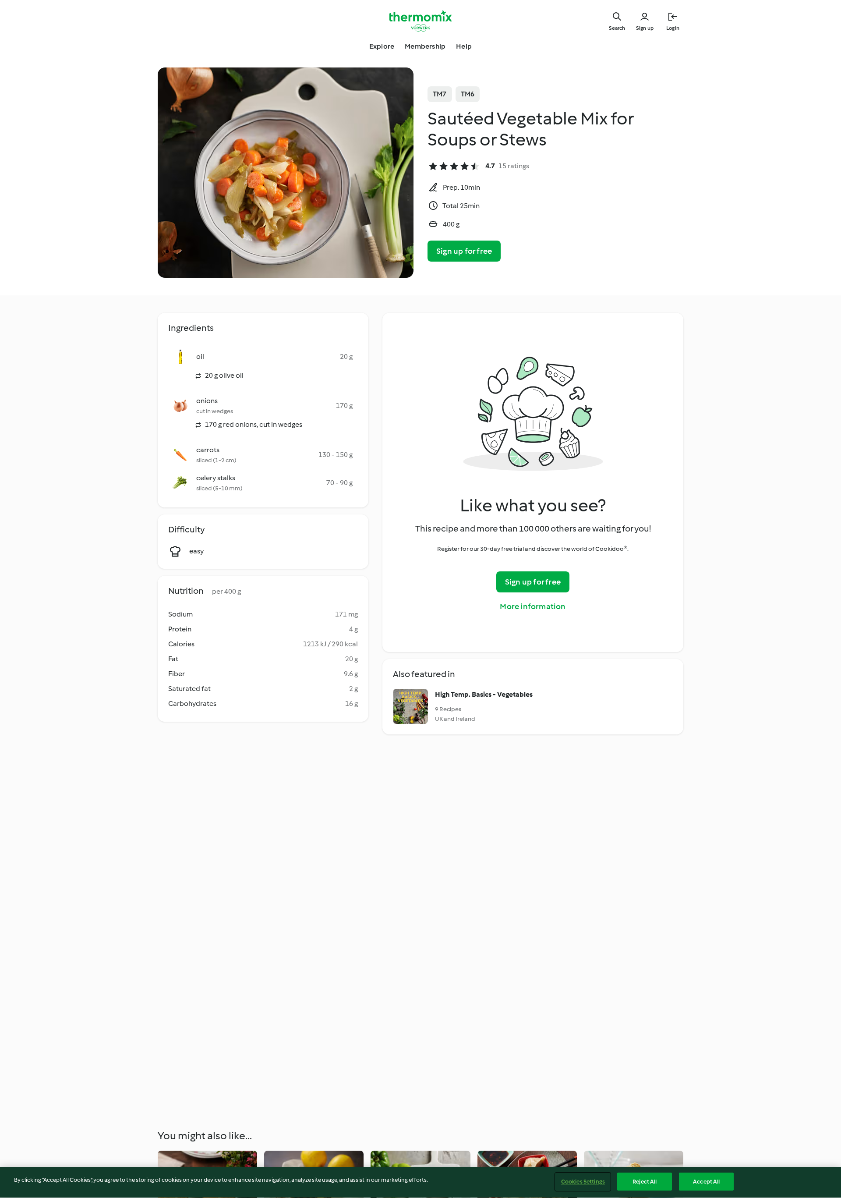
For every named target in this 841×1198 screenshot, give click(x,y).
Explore (381, 46)
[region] (420, 1182)
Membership (425, 46)
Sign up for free (464, 251)
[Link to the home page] (420, 21)
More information (532, 606)
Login (672, 28)
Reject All (645, 1181)
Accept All (706, 1181)
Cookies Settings (583, 1181)
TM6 (468, 94)
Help (464, 46)
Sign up (645, 28)
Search (617, 28)
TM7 (440, 94)
